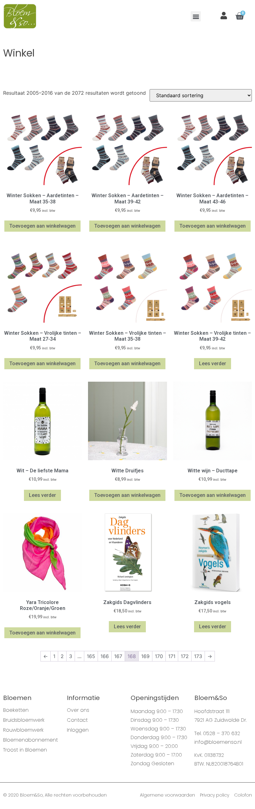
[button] (196, 16)
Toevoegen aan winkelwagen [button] (42, 226)
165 (91, 656)
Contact (77, 720)
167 (118, 656)
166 (104, 656)
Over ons (78, 710)
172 (185, 656)
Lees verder (212, 363)
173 (198, 656)
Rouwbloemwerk (23, 730)
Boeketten (16, 710)
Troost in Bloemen (25, 750)
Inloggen (78, 730)
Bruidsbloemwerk (23, 720)
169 (145, 656)
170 (159, 656)
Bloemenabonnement (30, 740)
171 (171, 656)
